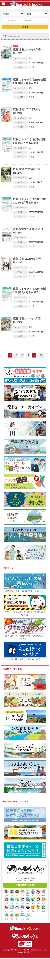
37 (41, 355)
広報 (31, 58)
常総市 (31, 67)
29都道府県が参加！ (26, 885)
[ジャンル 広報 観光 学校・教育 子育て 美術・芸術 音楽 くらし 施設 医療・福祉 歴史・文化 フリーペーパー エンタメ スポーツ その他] (37, 14)
